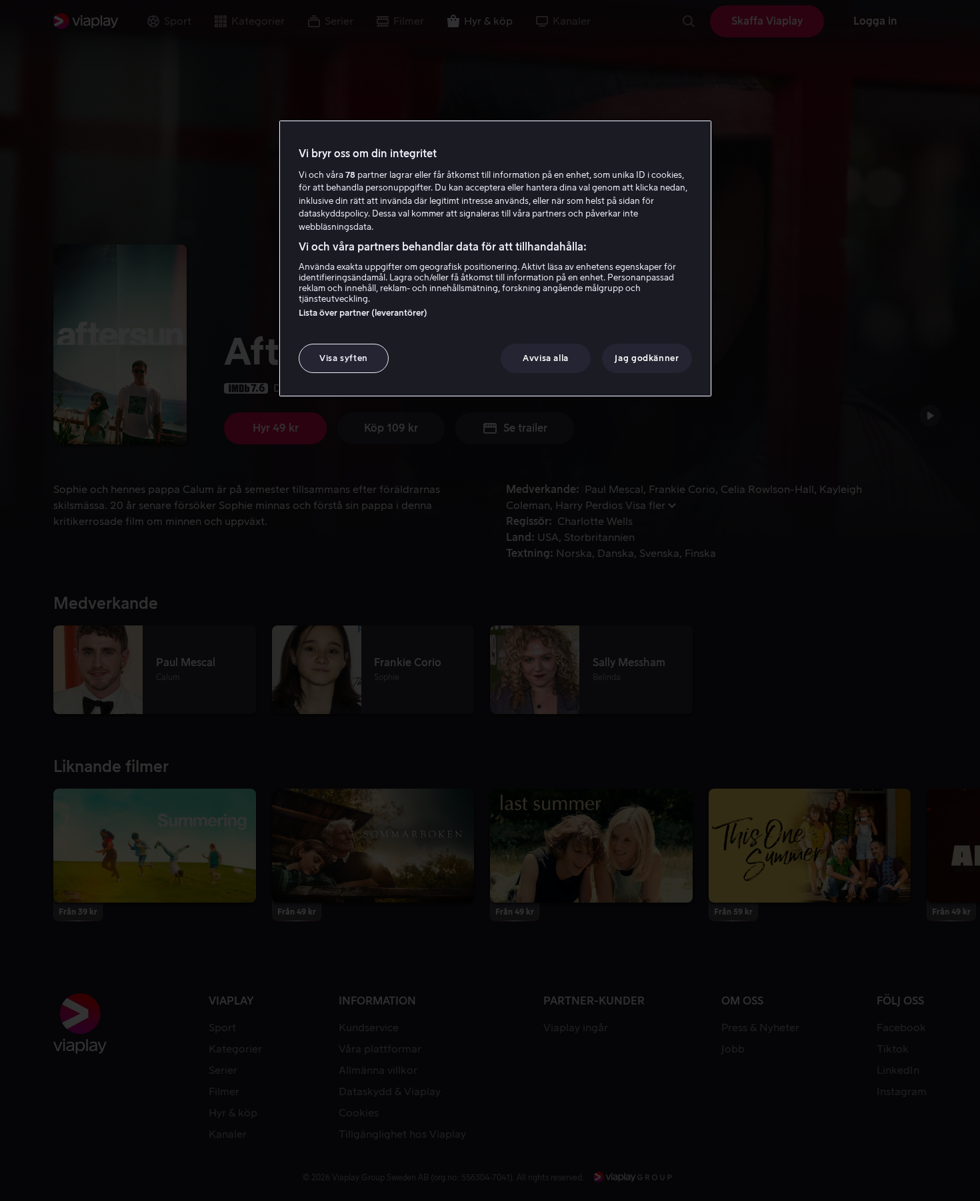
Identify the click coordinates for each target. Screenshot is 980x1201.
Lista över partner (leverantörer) (363, 312)
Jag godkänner (647, 358)
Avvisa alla (546, 358)
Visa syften (343, 358)
